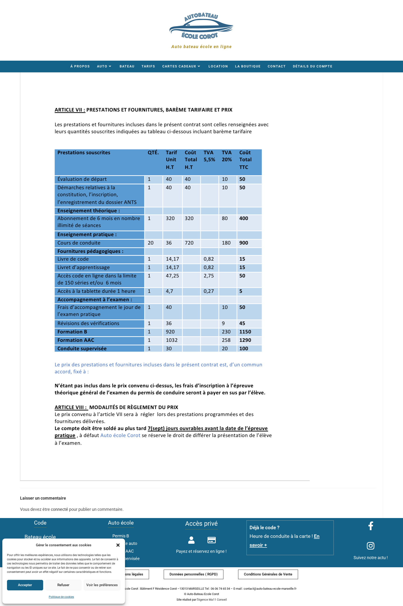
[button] (118, 545)
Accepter (25, 585)
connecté (59, 509)
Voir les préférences (102, 585)
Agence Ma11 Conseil (212, 599)
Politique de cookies (61, 597)
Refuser (63, 585)
